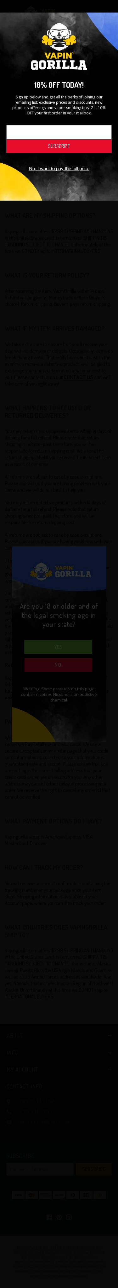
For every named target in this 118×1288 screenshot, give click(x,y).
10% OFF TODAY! (59, 85)
